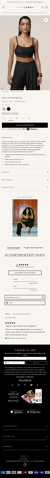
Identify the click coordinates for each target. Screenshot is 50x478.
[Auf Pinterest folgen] (25, 385)
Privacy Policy (20, 376)
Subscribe (36, 362)
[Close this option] (25, 464)
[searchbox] (23, 297)
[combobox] (7, 362)
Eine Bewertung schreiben (25, 273)
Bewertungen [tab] (13, 247)
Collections (16, 13)
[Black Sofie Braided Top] (8, 109)
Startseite (6, 13)
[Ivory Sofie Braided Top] (4, 109)
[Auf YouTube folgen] (31, 385)
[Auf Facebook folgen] (12, 385)
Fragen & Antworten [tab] (33, 247)
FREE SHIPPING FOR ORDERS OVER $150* (25, 2)
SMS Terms (30, 376)
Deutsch (24, 459)
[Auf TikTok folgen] (37, 385)
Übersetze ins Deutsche (16, 338)
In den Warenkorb (25, 125)
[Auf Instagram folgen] (18, 385)
